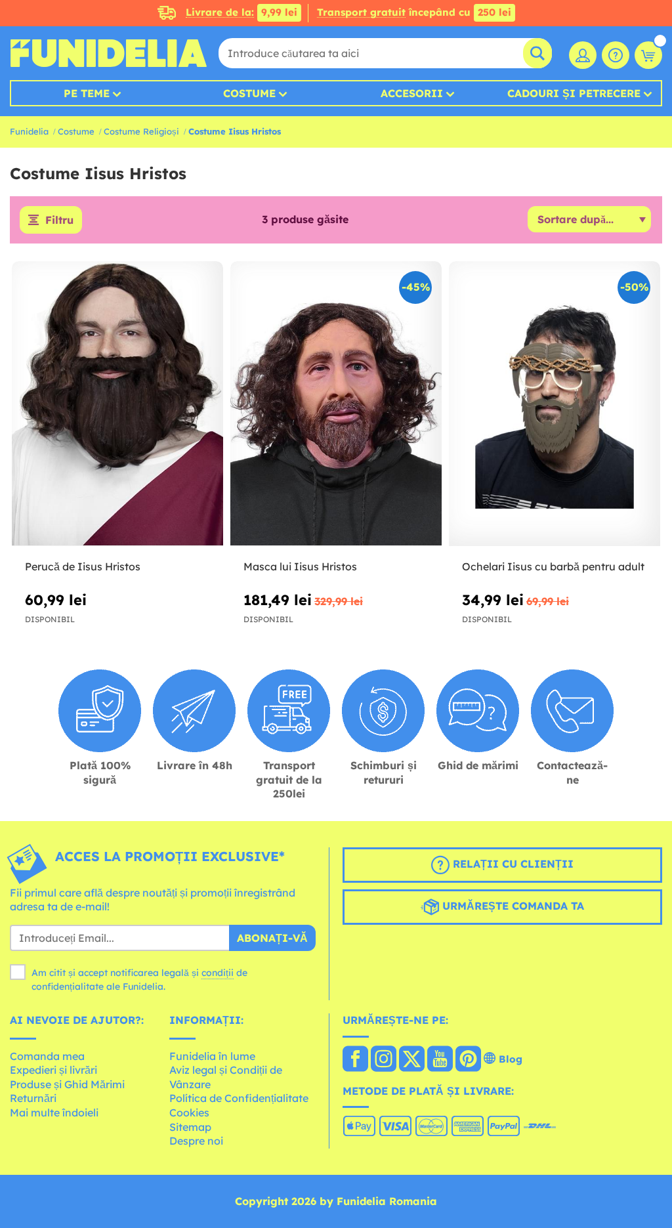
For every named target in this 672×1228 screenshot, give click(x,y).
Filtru (59, 219)
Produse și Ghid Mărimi (67, 1084)
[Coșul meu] (648, 55)
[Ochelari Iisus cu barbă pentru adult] (554, 404)
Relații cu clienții (512, 863)
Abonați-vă (272, 937)
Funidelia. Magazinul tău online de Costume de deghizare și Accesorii (108, 53)
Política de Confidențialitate (238, 1098)
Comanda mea (47, 1056)
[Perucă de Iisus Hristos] (117, 404)
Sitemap (190, 1126)
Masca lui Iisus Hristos (300, 566)
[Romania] (355, 1060)
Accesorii (412, 93)
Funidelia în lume (212, 1056)
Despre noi (196, 1140)
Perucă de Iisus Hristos (82, 566)
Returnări (33, 1098)
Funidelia (29, 131)
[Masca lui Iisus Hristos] (336, 404)
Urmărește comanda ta (511, 905)
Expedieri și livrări (53, 1069)
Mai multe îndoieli (54, 1112)
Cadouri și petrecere (573, 93)
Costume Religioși (141, 131)
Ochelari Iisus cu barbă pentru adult (553, 566)
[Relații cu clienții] (615, 55)
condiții (217, 973)
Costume (249, 93)
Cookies (189, 1112)
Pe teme (87, 93)
